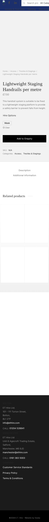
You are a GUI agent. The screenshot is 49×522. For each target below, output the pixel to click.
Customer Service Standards (17, 467)
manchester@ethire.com (15, 452)
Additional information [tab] (24, 175)
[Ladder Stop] (13, 266)
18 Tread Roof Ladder (33, 280)
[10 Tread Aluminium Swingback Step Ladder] (36, 223)
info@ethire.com (11, 422)
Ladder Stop (9, 279)
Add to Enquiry (24, 138)
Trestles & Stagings (27, 71)
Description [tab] (24, 170)
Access (13, 71)
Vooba (37, 518)
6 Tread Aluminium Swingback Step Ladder (12, 239)
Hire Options (9, 115)
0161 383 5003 (17, 458)
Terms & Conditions (13, 478)
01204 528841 (17, 428)
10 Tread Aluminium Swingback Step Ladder (36, 239)
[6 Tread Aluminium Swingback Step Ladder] (13, 223)
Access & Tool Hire (14, 9)
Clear (7, 127)
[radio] (7, 123)
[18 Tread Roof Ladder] (36, 266)
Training (31, 9)
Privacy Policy (10, 472)
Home (5, 71)
